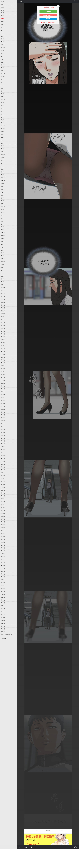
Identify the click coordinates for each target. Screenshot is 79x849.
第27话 (3, 76)
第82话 (3, 235)
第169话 (3, 487)
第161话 (3, 464)
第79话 (3, 227)
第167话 (3, 481)
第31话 (3, 88)
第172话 (3, 496)
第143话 (3, 412)
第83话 (3, 238)
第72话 (3, 206)
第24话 (3, 68)
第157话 (3, 452)
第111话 (3, 319)
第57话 (3, 163)
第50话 (3, 143)
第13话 (3, 36)
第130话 (3, 374)
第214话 (3, 617)
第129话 (3, 371)
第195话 (3, 562)
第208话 (3, 600)
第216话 (3, 623)
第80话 (3, 229)
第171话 (3, 493)
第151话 (3, 435)
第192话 (3, 553)
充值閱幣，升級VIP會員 (48, 15)
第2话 (2, 4)
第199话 (3, 574)
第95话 (3, 273)
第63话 (3, 180)
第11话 (3, 30)
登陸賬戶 (48, 18)
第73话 (3, 209)
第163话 (3, 470)
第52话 (3, 149)
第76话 (3, 218)
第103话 (3, 296)
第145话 (3, 417)
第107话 (3, 308)
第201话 (3, 579)
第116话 (3, 334)
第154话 (3, 443)
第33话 (3, 94)
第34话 (3, 96)
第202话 (3, 582)
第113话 (3, 325)
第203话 (3, 585)
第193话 (3, 556)
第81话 (3, 232)
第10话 (3, 27)
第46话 (3, 131)
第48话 (3, 137)
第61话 (3, 175)
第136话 (3, 391)
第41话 (3, 117)
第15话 (3, 42)
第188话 (3, 542)
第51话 (3, 146)
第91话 (3, 261)
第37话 (3, 105)
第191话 (3, 550)
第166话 (3, 478)
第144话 (3, 415)
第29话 (3, 82)
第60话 (3, 172)
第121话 (3, 348)
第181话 (3, 522)
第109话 (3, 313)
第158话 (3, 455)
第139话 (3, 400)
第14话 (3, 39)
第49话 (3, 140)
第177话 (3, 510)
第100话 (3, 287)
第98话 (3, 282)
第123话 (3, 354)
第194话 (3, 559)
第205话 (3, 591)
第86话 (3, 247)
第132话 (3, 380)
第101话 (3, 290)
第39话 (3, 111)
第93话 (3, 267)
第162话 (3, 467)
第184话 (3, 530)
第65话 (3, 186)
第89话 (3, 256)
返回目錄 (4, 638)
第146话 (3, 420)
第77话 (3, 221)
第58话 (3, 166)
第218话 (3, 629)
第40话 (3, 114)
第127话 (3, 365)
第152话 (3, 438)
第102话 (3, 293)
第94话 (3, 270)
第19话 (3, 53)
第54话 (3, 154)
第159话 (3, 458)
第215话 (3, 620)
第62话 (3, 177)
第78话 (3, 224)
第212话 (3, 611)
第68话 (3, 195)
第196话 (3, 565)
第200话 (3, 577)
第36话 (3, 102)
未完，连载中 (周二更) (6, 634)
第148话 (3, 426)
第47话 (3, 134)
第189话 (3, 545)
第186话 (3, 536)
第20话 (3, 56)
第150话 (3, 432)
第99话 (3, 284)
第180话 (3, 519)
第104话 (3, 299)
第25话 (3, 70)
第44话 (3, 125)
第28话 (3, 79)
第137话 (3, 394)
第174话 (3, 501)
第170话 (3, 490)
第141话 (3, 406)
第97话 (3, 279)
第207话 (3, 597)
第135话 (3, 389)
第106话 (3, 305)
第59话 (3, 169)
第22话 (3, 62)
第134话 (3, 386)
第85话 (3, 244)
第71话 (3, 203)
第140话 (3, 403)
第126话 (3, 363)
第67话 (3, 192)
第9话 (2, 24)
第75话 (3, 215)
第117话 (3, 336)
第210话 (3, 605)
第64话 (3, 183)
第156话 (3, 449)
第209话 (3, 603)
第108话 (3, 310)
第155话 (3, 446)
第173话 (3, 498)
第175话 (3, 504)
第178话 (3, 513)
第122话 (3, 351)
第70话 (3, 201)
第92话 (3, 264)
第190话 (3, 548)
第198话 (3, 571)
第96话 (3, 276)
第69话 (3, 198)
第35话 (3, 99)
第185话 (3, 533)
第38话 (3, 108)
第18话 (3, 50)
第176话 (3, 507)
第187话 (3, 539)
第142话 (3, 409)
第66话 (3, 189)
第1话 (2, 1)
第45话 (3, 128)
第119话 (3, 342)
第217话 (3, 626)
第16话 (3, 44)
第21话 (3, 59)
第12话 (3, 33)
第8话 (2, 21)
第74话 (3, 212)
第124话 (3, 357)
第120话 (3, 345)
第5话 (2, 13)
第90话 (3, 258)
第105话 (3, 302)
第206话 (3, 594)
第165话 (3, 475)
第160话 (3, 461)
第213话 (3, 614)
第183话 (3, 527)
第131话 (3, 377)
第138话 (3, 397)
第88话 (3, 253)
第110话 (3, 316)
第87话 (3, 250)
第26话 (3, 73)
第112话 (3, 322)
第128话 (3, 368)
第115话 (3, 331)
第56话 (3, 160)
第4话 (2, 10)
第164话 (3, 472)
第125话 (3, 360)
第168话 (3, 484)
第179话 (3, 516)
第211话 (3, 608)
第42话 (3, 120)
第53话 (3, 151)
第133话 (3, 383)
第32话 (3, 91)
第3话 (2, 7)
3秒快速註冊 (48, 11)
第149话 (3, 429)
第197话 (3, 568)
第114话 (3, 328)
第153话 (3, 441)
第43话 (3, 122)
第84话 (3, 241)
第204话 (3, 588)
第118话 (3, 339)
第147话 (3, 423)
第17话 (3, 47)
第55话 (3, 157)
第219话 (3, 631)
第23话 (3, 65)
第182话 (3, 524)
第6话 (2, 15)
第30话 (3, 85)
